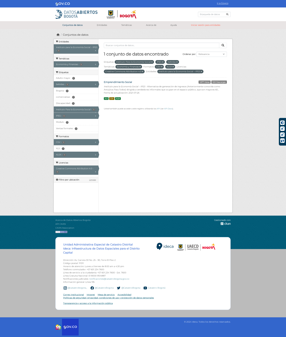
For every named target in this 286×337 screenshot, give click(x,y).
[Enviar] (227, 14)
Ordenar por (189, 54)
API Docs (168, 109)
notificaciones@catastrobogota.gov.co (109, 279)
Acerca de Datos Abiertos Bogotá (72, 220)
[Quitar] (152, 62)
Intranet (91, 294)
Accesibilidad (124, 294)
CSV (111, 98)
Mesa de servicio (106, 294)
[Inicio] (58, 34)
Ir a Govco (222, 3)
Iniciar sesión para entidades (205, 25)
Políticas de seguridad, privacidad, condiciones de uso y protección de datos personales (108, 297)
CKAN (222, 223)
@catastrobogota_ (77, 287)
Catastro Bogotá (156, 287)
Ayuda (173, 25)
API (158, 109)
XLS (106, 98)
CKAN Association (64, 228)
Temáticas (126, 25)
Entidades (102, 25)
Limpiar (92, 180)
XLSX (118, 98)
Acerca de (151, 25)
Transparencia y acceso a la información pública (88, 303)
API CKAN (60, 224)
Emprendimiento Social (118, 82)
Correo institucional (73, 294)
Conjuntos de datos (72, 25)
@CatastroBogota (104, 287)
